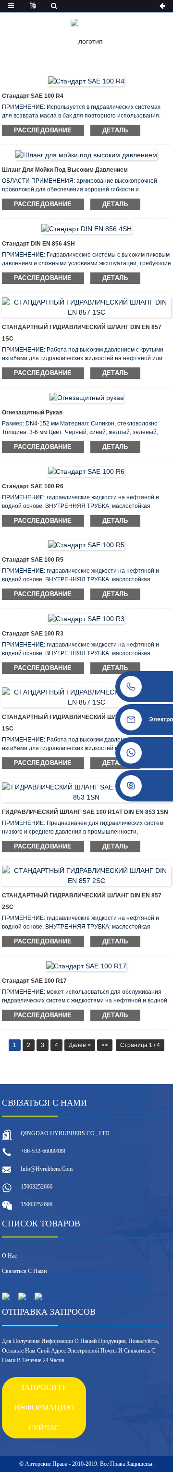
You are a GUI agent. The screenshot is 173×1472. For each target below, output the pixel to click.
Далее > (80, 1045)
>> (104, 1045)
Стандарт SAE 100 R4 (32, 96)
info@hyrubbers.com (47, 1169)
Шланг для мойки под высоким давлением (65, 169)
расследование (43, 130)
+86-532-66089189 (43, 1151)
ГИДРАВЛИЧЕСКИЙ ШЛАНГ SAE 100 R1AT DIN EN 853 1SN (85, 812)
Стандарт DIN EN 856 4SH (38, 243)
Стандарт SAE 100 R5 (32, 559)
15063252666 (36, 1186)
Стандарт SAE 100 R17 (34, 980)
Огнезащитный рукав (32, 412)
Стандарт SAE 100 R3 (32, 633)
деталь (115, 130)
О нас (9, 1255)
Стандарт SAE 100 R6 (32, 486)
